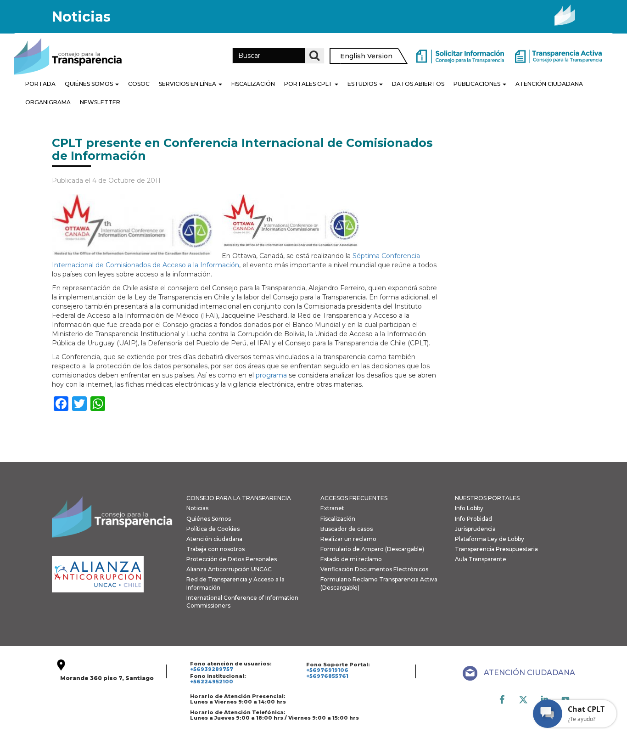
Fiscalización (253, 83)
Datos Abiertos (418, 83)
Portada (40, 83)
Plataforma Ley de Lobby (489, 538)
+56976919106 (327, 670)
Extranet (332, 508)
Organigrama (48, 102)
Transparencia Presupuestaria (496, 549)
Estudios (362, 83)
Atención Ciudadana (549, 83)
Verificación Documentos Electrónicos (374, 569)
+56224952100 (211, 681)
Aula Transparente (480, 559)
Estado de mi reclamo (351, 559)
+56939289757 (211, 669)
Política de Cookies (213, 528)
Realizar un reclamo (348, 538)
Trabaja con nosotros (215, 549)
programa (271, 375)
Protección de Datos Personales (231, 559)
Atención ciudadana (214, 538)
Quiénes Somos (89, 83)
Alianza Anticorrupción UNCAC (229, 569)
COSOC (139, 83)
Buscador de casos (346, 528)
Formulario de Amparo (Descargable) (372, 549)
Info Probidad (473, 518)
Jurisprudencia (475, 528)
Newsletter (100, 102)
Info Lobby (469, 508)
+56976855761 (327, 676)
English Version (366, 56)
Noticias (197, 508)
